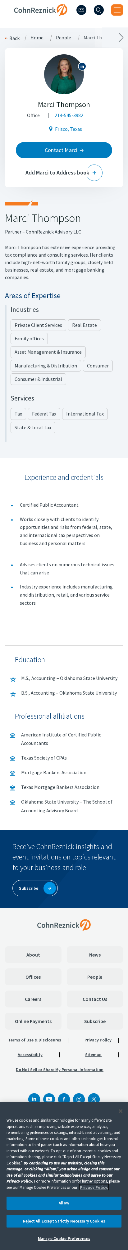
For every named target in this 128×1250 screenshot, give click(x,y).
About (33, 955)
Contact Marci (61, 150)
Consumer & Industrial (38, 379)
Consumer (98, 365)
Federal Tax (44, 414)
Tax (18, 414)
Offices (33, 977)
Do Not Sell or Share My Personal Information (59, 1069)
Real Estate (84, 325)
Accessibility (30, 1054)
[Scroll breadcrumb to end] (96, 37)
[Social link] (34, 1099)
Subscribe (95, 1021)
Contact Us (95, 999)
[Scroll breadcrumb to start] (32, 37)
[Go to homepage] (64, 925)
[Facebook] (64, 1099)
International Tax (85, 414)
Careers (33, 999)
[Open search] (99, 10)
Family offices (29, 338)
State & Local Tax (33, 427)
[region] (64, 1176)
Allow (64, 1203)
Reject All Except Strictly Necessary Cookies (64, 1221)
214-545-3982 (69, 115)
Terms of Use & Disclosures (34, 1040)
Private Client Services (38, 325)
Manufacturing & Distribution (46, 365)
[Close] (120, 1111)
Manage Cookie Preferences (64, 1238)
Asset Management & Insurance (48, 352)
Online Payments (33, 1021)
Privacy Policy (98, 1040)
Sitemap (93, 1054)
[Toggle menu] (117, 10)
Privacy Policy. (94, 1187)
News (95, 955)
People (94, 977)
